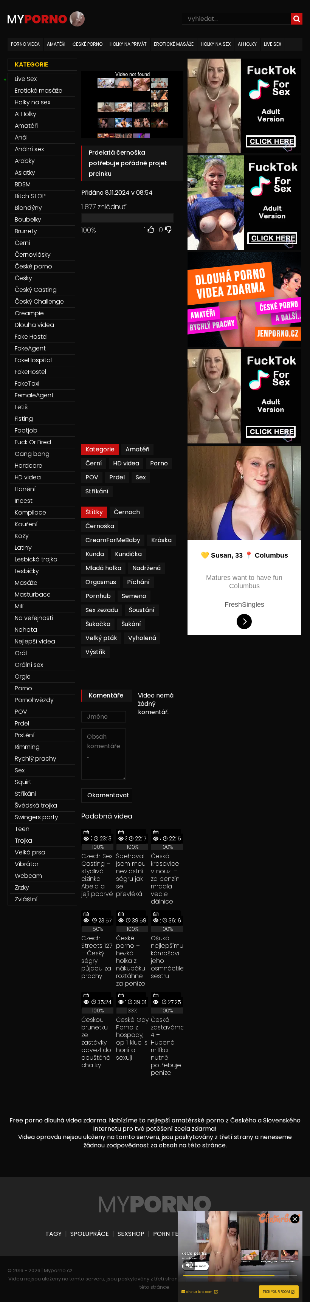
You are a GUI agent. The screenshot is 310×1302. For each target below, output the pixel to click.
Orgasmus (100, 582)
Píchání (138, 582)
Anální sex (29, 149)
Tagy (53, 1234)
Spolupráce (89, 1234)
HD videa (126, 463)
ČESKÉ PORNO (87, 44)
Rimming (27, 746)
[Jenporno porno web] (244, 344)
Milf (19, 606)
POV (91, 477)
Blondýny (28, 207)
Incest (24, 500)
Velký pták (101, 638)
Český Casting (36, 289)
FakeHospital (33, 360)
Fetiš (21, 407)
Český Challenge (39, 301)
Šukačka (97, 624)
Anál (21, 137)
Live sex (272, 44)
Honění (25, 489)
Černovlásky (33, 254)
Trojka (23, 840)
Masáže (26, 582)
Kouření (26, 524)
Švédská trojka (36, 805)
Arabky (25, 161)
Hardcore (28, 465)
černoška (99, 526)
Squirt (23, 782)
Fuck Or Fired (33, 442)
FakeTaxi (27, 383)
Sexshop (131, 1234)
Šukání (131, 624)
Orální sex (29, 664)
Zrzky (22, 887)
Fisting (24, 418)
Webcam (28, 875)
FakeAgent (30, 348)
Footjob (26, 430)
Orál (21, 653)
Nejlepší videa (35, 641)
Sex (141, 477)
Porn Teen (169, 1234)
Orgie (23, 676)
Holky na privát (128, 44)
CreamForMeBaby (112, 540)
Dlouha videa (34, 325)
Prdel (117, 477)
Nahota (26, 629)
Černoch (127, 512)
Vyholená (142, 638)
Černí (93, 463)
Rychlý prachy (35, 758)
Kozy (22, 536)
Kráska (161, 540)
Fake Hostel (31, 336)
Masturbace (33, 594)
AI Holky (25, 114)
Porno (159, 463)
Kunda (94, 554)
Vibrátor (27, 864)
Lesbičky (27, 571)
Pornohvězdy (34, 700)
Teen (22, 829)
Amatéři (137, 449)
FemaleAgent (34, 395)
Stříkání (96, 491)
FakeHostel (30, 371)
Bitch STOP (30, 196)
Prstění (24, 735)
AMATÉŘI (56, 44)
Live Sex (26, 78)
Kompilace (30, 512)
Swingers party (36, 817)
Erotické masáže (38, 90)
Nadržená (146, 568)
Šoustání (142, 610)
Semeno (134, 596)
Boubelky (28, 219)
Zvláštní (26, 899)
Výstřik (95, 652)
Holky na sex (32, 102)
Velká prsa (30, 852)
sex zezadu (101, 610)
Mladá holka (103, 568)
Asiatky (25, 172)
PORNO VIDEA (25, 44)
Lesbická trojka (36, 559)
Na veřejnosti (34, 618)
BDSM (23, 184)
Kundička (128, 554)
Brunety (26, 231)
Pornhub (98, 596)
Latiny (23, 547)
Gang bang (32, 454)
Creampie (29, 313)
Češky (23, 278)
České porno (33, 266)
